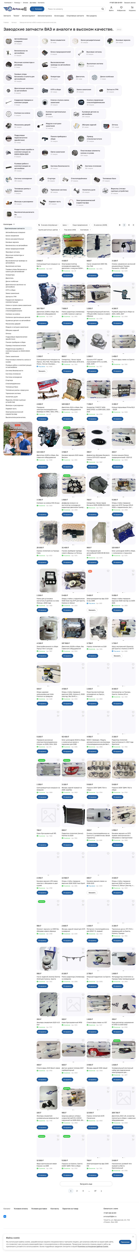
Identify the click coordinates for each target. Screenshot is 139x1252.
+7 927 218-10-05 (116, 2)
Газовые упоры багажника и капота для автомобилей (16, 270)
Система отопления (13, 374)
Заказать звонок (130, 2)
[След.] (101, 1190)
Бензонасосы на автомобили (16, 245)
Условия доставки (39, 1209)
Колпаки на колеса (13, 314)
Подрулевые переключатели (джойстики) (16, 338)
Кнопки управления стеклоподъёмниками (14, 310)
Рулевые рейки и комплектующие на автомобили (18, 366)
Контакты (55, 1209)
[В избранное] (58, 236)
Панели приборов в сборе (15, 342)
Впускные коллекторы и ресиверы (15, 256)
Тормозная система (13, 393)
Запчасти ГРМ (11, 296)
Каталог (6, 1209)
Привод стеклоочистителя (16, 345)
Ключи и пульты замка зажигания (18, 305)
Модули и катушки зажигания (17, 327)
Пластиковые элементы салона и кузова (18, 361)
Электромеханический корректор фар (14, 413)
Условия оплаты (21, 1209)
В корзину (42, 275)
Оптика (8, 333)
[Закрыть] (133, 1236)
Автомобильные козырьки (15, 232)
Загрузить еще (86, 1184)
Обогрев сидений (12, 330)
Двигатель (9, 278)
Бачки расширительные (15, 239)
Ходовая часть (11, 409)
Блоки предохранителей (15, 249)
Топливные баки (12, 387)
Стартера (9, 380)
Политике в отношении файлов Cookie (92, 1246)
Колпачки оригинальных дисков (18, 317)
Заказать (42, 371)
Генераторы (10, 275)
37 (95, 1191)
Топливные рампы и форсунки (17, 390)
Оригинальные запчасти (15, 228)
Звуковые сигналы (13, 252)
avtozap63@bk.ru (110, 1216)
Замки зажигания (12, 293)
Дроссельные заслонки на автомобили (16, 286)
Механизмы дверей (13, 324)
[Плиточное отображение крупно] (120, 225)
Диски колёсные (12, 281)
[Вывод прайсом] (133, 225)
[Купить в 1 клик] (58, 240)
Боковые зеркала (12, 242)
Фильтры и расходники (14, 405)
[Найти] (102, 9)
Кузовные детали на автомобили (18, 320)
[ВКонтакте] (4, 1216)
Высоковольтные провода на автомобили (16, 262)
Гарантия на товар (70, 1209)
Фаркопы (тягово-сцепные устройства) (16, 401)
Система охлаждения (14, 377)
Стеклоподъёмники (13, 383)
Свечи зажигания (12, 356)
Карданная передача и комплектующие (14, 301)
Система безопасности (14, 370)
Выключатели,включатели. (16, 417)
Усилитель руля (12, 397)
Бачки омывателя (12, 236)
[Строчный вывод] (129, 225)
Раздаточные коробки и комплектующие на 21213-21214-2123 (18, 351)
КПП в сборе (10, 290)
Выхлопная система (13, 266)
